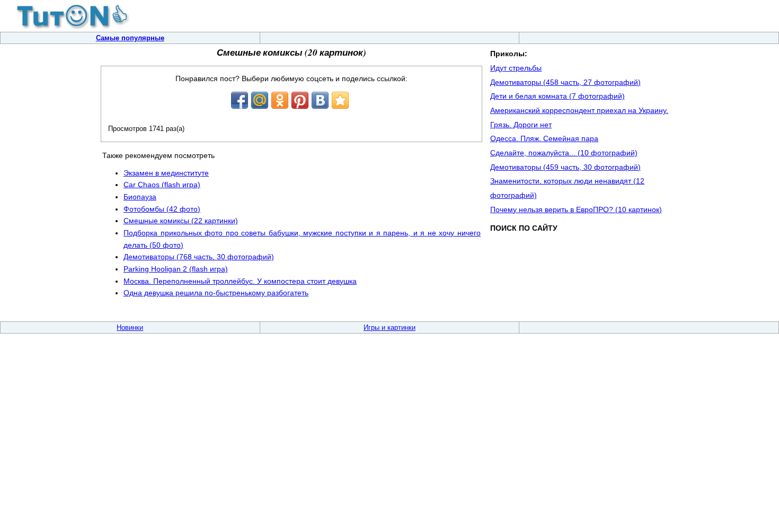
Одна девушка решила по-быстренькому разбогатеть (215, 293)
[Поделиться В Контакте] (320, 100)
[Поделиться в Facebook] (239, 100)
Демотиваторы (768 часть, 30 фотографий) (198, 256)
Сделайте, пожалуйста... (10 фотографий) (564, 152)
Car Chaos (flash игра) (161, 184)
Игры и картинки (389, 327)
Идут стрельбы (516, 68)
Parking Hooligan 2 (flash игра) (175, 269)
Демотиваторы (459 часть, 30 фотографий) (565, 167)
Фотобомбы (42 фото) (161, 209)
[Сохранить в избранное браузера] (340, 100)
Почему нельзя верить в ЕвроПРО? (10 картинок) (576, 209)
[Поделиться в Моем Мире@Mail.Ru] (259, 100)
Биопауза (139, 197)
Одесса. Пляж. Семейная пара (544, 138)
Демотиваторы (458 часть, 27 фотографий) (565, 82)
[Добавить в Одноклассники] (279, 100)
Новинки (130, 327)
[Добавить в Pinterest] (299, 100)
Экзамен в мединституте (166, 173)
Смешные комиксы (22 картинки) (180, 220)
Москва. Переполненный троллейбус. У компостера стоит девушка (240, 281)
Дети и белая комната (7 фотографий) (557, 96)
